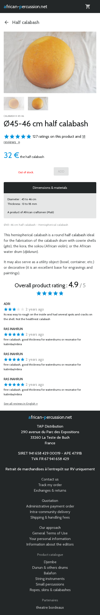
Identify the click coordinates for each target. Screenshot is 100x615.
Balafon (50, 573)
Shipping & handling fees (50, 517)
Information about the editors (50, 544)
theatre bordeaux (50, 607)
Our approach (50, 527)
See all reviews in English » (21, 403)
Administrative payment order (50, 506)
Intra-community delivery (50, 512)
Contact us (50, 479)
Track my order (50, 485)
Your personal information (50, 538)
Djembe (50, 562)
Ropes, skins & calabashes (50, 590)
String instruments (50, 578)
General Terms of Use (50, 533)
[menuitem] (14, 103)
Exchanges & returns (50, 490)
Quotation (50, 500)
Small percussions (50, 584)
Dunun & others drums (50, 567)
